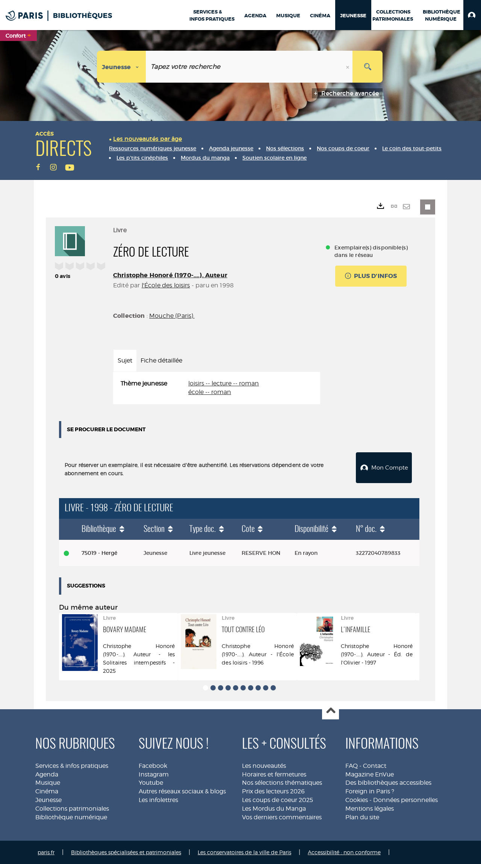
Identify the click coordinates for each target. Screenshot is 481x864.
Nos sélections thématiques (282, 782)
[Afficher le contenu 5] (235, 687)
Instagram (154, 774)
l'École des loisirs (166, 285)
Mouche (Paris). (171, 315)
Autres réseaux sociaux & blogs (182, 791)
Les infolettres (158, 800)
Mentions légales (369, 808)
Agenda (46, 774)
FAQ (351, 765)
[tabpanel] (217, 388)
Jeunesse (48, 800)
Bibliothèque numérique (71, 817)
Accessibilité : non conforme (344, 852)
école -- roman (209, 392)
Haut (330, 711)
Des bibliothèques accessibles (388, 782)
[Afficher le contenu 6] (243, 687)
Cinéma (46, 791)
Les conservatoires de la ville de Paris (244, 852)
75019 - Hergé (99, 553)
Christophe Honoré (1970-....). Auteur (170, 275)
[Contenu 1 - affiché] (205, 687)
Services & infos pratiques (71, 765)
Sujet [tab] (125, 360)
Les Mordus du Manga (274, 808)
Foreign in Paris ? (369, 791)
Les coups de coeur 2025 (277, 800)
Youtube (151, 782)
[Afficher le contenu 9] (265, 687)
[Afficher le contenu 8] (258, 687)
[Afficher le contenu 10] (273, 687)
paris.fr (46, 852)
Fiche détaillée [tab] (161, 360)
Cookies (356, 800)
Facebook (153, 765)
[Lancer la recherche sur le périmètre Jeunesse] (367, 67)
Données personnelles (405, 800)
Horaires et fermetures (274, 774)
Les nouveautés (264, 765)
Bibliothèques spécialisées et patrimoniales (126, 852)
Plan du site (362, 817)
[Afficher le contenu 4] (228, 687)
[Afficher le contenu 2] (213, 687)
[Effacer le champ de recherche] (348, 67)
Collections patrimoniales (72, 808)
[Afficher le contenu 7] (250, 687)
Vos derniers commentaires (282, 817)
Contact (374, 765)
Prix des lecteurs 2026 (273, 791)
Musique (47, 782)
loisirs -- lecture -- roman (223, 383)
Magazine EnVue (369, 774)
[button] (472, 15)
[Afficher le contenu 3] (220, 687)
